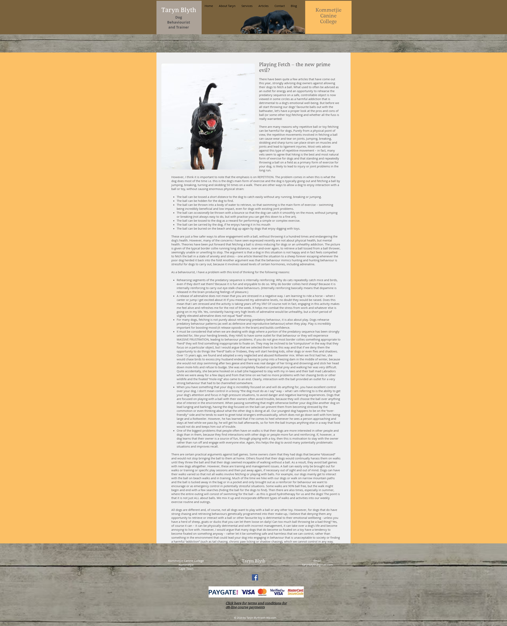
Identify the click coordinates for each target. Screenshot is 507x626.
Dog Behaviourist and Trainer (178, 22)
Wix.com (271, 617)
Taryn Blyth (178, 10)
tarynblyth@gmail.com (317, 565)
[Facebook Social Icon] (255, 577)
